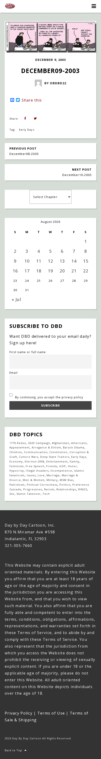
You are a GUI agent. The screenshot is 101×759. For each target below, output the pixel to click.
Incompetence (61, 470)
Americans (79, 443)
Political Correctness (42, 484)
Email (13, 372)
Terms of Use (51, 713)
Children (15, 452)
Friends (51, 466)
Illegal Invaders (37, 470)
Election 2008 (34, 461)
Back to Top (13, 750)
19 (50, 271)
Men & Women (33, 480)
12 (50, 261)
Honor (72, 466)
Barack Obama (73, 447)
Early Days (26, 129)
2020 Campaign (39, 443)
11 (38, 261)
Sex (12, 493)
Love (41, 475)
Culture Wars (28, 456)
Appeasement (19, 447)
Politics (64, 484)
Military (52, 480)
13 (62, 261)
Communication (35, 452)
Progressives (32, 489)
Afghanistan (60, 443)
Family (74, 461)
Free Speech (35, 466)
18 (38, 271)
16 (15, 271)
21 (74, 271)
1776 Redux (17, 443)
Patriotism (17, 484)
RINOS (82, 489)
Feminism (16, 466)
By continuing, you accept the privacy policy (48, 397)
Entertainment (57, 461)
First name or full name (27, 352)
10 (27, 261)
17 (27, 271)
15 (85, 261)
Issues (31, 475)
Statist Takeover (28, 493)
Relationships (66, 489)
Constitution (58, 452)
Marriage (53, 475)
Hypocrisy (16, 470)
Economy (16, 461)
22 (85, 271)
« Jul (16, 299)
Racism (49, 489)
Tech (46, 493)
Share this (32, 100)
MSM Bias (66, 480)
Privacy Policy (18, 713)
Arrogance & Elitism (46, 447)
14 (74, 261)
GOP (62, 466)
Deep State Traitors (54, 456)
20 (62, 271)
